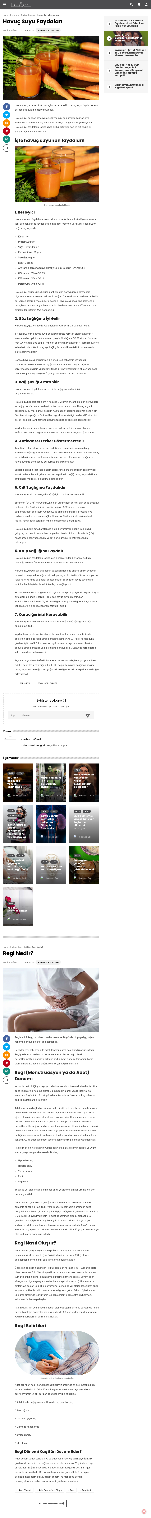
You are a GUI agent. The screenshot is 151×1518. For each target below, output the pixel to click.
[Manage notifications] (144, 1511)
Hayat (20, 773)
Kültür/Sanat (14, 815)
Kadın (11, 773)
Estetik (44, 862)
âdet (88, 1206)
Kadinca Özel (10, 30)
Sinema (21, 820)
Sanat (11, 820)
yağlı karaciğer (44, 638)
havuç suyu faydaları (47, 683)
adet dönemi (25, 1490)
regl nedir (86, 1490)
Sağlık (44, 811)
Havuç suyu (24, 683)
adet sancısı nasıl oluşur (50, 1490)
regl (72, 1490)
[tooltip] (6, 106)
